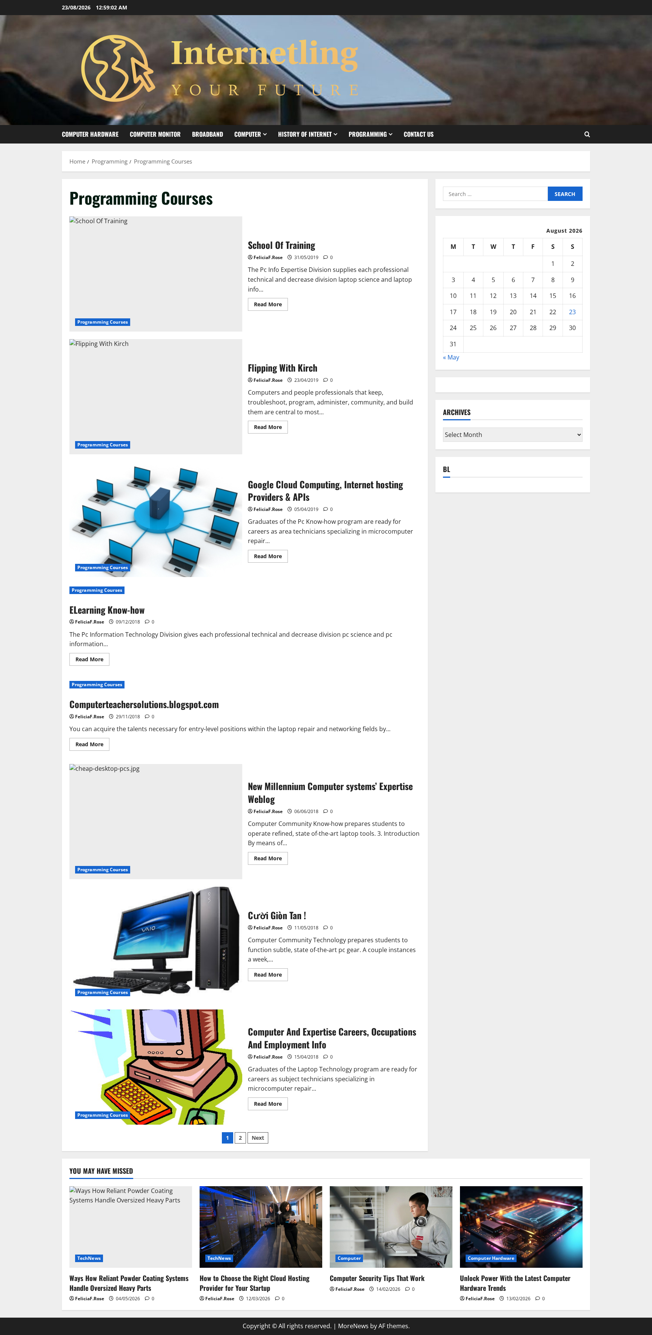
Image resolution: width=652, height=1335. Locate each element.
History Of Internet (305, 134)
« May (451, 357)
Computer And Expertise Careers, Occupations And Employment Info (155, 1067)
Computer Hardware (90, 134)
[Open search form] (587, 134)
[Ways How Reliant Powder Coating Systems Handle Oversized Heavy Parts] (130, 1227)
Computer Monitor (155, 134)
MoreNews (353, 1326)
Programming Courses (102, 322)
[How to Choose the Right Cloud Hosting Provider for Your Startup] (261, 1227)
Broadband (207, 134)
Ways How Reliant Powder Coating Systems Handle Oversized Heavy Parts (129, 1282)
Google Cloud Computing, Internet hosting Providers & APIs (155, 519)
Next (258, 1137)
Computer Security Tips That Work (377, 1278)
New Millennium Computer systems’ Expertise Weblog (155, 821)
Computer (247, 134)
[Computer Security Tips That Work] (391, 1227)
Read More (271, 305)
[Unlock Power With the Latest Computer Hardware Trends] (521, 1227)
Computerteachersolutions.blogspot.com (144, 704)
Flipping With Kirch (155, 396)
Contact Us (419, 134)
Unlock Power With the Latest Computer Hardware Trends (515, 1282)
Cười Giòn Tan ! (155, 944)
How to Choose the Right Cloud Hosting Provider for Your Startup (254, 1282)
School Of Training (155, 274)
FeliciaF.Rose (268, 257)
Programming (368, 134)
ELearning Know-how (107, 609)
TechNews (89, 1258)
